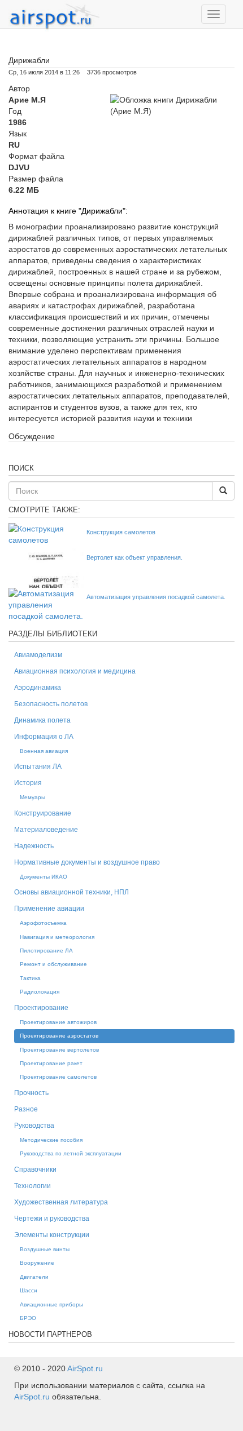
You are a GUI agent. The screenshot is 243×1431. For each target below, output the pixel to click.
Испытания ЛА (38, 766)
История (28, 783)
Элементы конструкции (51, 1235)
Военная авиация (44, 751)
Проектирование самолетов (58, 1077)
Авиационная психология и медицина (75, 671)
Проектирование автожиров (58, 1022)
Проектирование (41, 1008)
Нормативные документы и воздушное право (87, 862)
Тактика (30, 978)
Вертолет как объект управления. (134, 557)
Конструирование (42, 813)
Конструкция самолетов (120, 532)
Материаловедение (46, 830)
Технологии (32, 1186)
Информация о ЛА (43, 737)
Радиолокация (39, 992)
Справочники (35, 1169)
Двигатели (34, 1277)
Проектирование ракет (51, 1063)
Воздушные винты (45, 1249)
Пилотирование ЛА (46, 950)
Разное (26, 1109)
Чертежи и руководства (51, 1218)
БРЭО (28, 1318)
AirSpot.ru (85, 1368)
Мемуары (32, 797)
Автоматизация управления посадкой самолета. (155, 596)
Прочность (31, 1093)
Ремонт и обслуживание (53, 964)
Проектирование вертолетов (59, 1050)
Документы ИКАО (43, 877)
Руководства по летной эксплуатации (71, 1153)
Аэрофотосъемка (43, 923)
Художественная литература (61, 1202)
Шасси (28, 1290)
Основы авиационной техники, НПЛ (71, 892)
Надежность (34, 846)
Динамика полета (42, 720)
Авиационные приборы (51, 1304)
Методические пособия (51, 1140)
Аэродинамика (37, 688)
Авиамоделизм (38, 655)
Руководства (34, 1125)
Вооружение (37, 1263)
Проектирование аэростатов (59, 1036)
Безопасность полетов (51, 704)
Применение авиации (49, 908)
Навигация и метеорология (57, 937)
